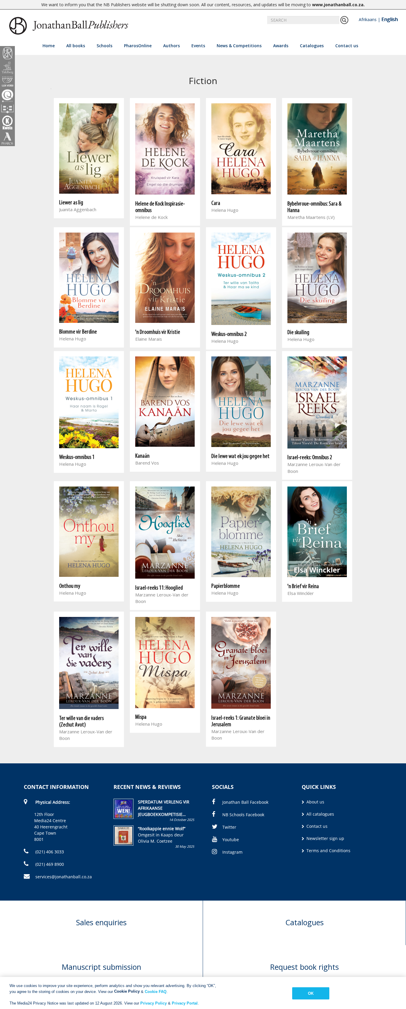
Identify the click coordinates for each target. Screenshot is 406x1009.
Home (49, 45)
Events (198, 45)
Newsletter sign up (324, 838)
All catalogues (319, 814)
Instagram (232, 852)
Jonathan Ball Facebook (245, 802)
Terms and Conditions (327, 850)
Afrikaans (368, 19)
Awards (280, 45)
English (389, 19)
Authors (171, 45)
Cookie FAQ (155, 991)
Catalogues (312, 45)
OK (311, 993)
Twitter (229, 827)
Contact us (346, 45)
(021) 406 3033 (49, 852)
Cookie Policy (127, 991)
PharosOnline (138, 45)
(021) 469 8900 (49, 864)
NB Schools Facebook (243, 814)
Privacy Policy (153, 1003)
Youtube (230, 839)
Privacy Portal (185, 1003)
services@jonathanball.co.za (63, 876)
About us (314, 802)
